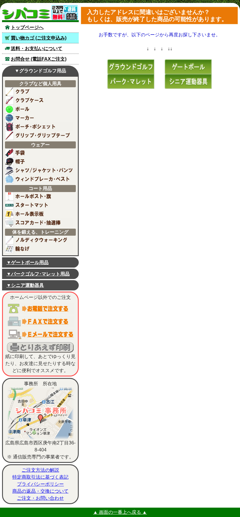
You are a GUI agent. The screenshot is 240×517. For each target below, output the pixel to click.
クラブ (39, 91)
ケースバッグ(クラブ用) (39, 100)
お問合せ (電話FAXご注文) (38, 59)
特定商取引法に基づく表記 (40, 477)
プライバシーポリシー (40, 484)
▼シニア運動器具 (25, 285)
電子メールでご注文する (40, 334)
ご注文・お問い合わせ (40, 498)
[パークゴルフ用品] (130, 80)
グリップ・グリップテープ (39, 135)
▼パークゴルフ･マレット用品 (38, 273)
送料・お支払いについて (36, 48)
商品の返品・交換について (40, 491)
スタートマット (39, 205)
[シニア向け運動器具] (188, 80)
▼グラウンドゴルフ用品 (40, 70)
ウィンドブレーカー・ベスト (39, 179)
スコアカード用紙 (39, 222)
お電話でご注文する (40, 308)
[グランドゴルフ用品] (130, 66)
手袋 (39, 152)
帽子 (39, 161)
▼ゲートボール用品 (27, 262)
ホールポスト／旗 (39, 196)
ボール (39, 109)
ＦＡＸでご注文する (40, 321)
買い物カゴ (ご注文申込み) (38, 37)
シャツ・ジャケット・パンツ (39, 170)
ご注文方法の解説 (40, 470)
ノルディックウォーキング (39, 240)
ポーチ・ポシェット (39, 126)
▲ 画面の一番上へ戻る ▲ (120, 512)
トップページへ (27, 27)
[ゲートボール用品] (188, 66)
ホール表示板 (39, 214)
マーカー (39, 118)
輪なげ (39, 248)
